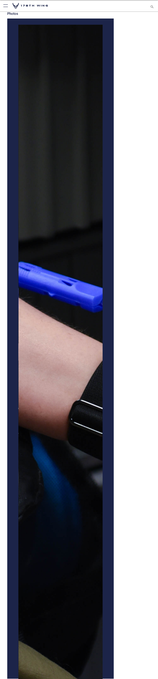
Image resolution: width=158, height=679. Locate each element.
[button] (5, 6)
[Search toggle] (152, 6)
